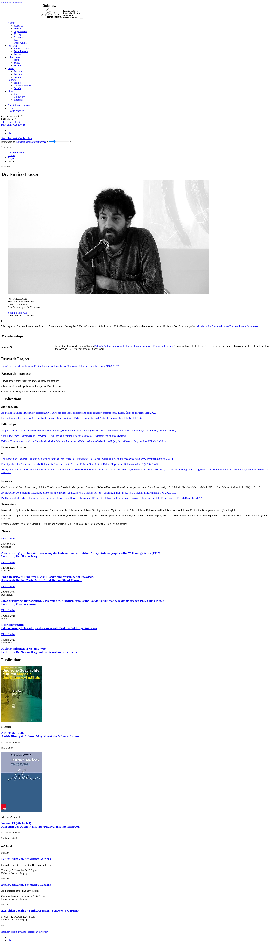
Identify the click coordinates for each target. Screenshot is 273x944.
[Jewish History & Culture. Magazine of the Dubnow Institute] (21, 721)
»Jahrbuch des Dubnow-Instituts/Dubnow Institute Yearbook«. (228, 326)
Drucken (27, 138)
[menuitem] (18, 25)
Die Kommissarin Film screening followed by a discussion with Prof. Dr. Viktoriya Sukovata (49, 626)
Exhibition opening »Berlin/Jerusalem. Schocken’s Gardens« (40, 910)
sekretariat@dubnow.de (13, 124)
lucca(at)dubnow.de (17, 312)
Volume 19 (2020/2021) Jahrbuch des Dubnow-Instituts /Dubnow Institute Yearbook (40, 824)
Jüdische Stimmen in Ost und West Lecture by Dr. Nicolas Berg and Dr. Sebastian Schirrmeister (40, 650)
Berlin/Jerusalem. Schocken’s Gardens (26, 858)
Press (10, 108)
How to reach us (16, 110)
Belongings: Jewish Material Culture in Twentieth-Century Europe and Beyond (133, 346)
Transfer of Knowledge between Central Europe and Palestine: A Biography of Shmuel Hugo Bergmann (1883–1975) (60, 366)
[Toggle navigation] (81, 18)
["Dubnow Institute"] (40, 17)
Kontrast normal (38, 141)
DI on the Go (8, 538)
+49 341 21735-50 (10, 122)
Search (4, 138)
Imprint (5, 931)
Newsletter (42, 931)
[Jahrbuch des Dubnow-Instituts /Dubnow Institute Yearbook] (21, 811)
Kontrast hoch (23, 141)
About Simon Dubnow (19, 105)
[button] (11, 23)
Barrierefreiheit (15, 138)
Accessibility (15, 931)
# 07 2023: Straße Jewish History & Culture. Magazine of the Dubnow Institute (40, 734)
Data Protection (29, 931)
